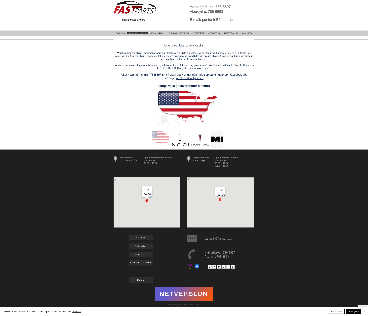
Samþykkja (354, 311)
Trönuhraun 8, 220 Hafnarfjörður (128, 159)
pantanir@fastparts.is (219, 20)
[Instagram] (190, 266)
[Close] (364, 311)
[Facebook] (197, 266)
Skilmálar (76, 311)
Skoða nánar (336, 311)
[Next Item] (218, 110)
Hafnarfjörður (165, 157)
